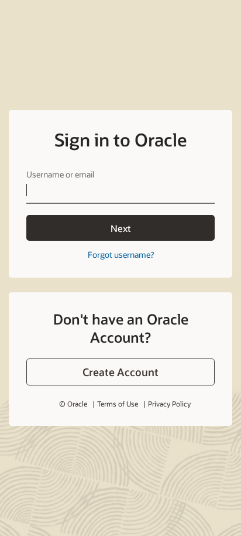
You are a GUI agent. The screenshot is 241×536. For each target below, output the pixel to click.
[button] (120, 372)
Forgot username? (121, 254)
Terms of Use (117, 403)
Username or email (60, 174)
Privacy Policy (169, 403)
